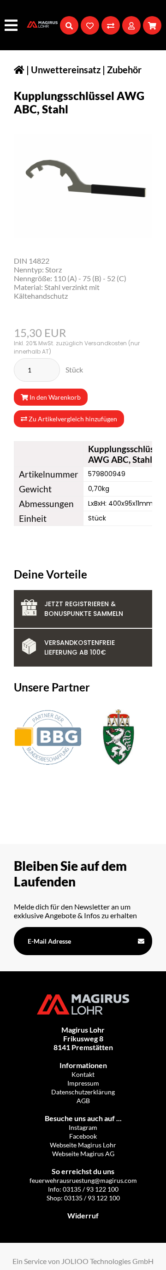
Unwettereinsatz (66, 69)
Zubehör (124, 69)
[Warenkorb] (152, 25)
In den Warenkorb (54, 397)
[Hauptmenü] (12, 25)
